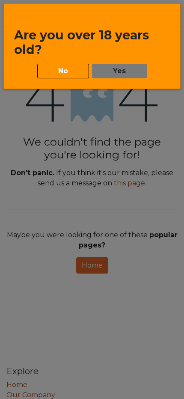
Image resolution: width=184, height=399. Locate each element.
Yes (119, 71)
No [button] (63, 71)
